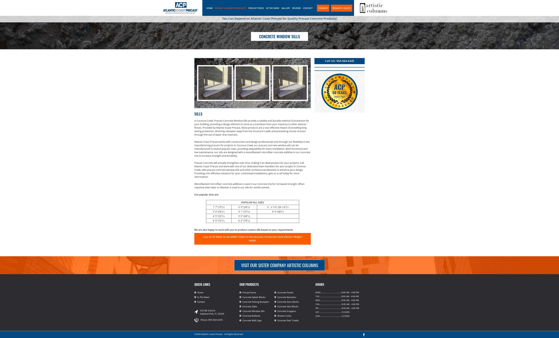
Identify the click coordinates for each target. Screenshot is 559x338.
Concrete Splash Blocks (254, 297)
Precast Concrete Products (230, 8)
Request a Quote (341, 8)
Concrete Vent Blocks (287, 306)
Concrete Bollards (251, 315)
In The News (272, 8)
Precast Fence (256, 8)
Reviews (296, 8)
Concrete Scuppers (286, 311)
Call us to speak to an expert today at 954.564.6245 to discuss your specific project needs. (252, 238)
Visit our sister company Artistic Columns (279, 265)
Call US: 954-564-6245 (339, 61)
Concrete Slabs (249, 306)
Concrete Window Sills (253, 311)
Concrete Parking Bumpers (255, 301)
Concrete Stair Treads (288, 320)
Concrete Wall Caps (252, 320)
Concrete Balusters (286, 297)
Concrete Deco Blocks (288, 301)
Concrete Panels (285, 292)
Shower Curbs (284, 315)
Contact (308, 8)
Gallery (285, 8)
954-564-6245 (215, 319)
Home (209, 8)
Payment (323, 8)
